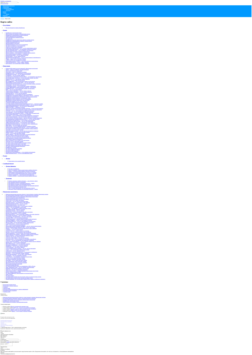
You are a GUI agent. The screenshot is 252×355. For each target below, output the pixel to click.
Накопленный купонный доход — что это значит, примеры (19, 206)
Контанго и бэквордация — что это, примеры (16, 213)
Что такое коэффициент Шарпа (13, 149)
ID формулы (3, 339)
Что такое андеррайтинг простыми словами (15, 259)
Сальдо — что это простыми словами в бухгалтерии (17, 249)
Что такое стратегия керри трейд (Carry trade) (16, 143)
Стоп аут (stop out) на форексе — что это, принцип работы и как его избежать (23, 241)
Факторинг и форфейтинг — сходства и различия (17, 245)
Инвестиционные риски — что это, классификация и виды (19, 153)
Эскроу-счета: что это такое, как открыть (15, 200)
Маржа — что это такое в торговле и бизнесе (16, 58)
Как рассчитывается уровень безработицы (15, 27)
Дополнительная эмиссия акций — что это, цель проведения (19, 121)
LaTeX (8, 342)
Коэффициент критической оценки (14, 32)
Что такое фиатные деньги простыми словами (16, 261)
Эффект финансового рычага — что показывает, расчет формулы (20, 122)
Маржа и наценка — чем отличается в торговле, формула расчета (20, 52)
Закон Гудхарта (9, 274)
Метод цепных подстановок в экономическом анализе (18, 34)
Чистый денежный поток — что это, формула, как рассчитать (19, 50)
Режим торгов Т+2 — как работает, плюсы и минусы (18, 79)
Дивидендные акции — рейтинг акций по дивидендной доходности (21, 219)
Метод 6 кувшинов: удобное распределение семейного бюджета (22, 170)
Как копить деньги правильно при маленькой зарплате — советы (23, 189)
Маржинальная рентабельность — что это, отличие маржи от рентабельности (23, 57)
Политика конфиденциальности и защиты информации (15, 289)
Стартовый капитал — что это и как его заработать (17, 223)
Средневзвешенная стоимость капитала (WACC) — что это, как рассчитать (22, 119)
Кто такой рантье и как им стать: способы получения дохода (19, 278)
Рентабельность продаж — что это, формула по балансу (18, 74)
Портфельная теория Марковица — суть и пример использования (20, 152)
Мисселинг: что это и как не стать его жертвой (16, 262)
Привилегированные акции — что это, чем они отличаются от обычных (22, 131)
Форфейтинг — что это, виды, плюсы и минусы (16, 246)
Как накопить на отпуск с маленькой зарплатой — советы (21, 183)
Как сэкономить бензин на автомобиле (17, 182)
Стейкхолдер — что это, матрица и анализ (15, 250)
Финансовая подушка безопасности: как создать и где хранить (22, 172)
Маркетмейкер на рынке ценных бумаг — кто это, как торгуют (20, 82)
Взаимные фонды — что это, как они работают (16, 93)
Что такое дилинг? (10, 275)
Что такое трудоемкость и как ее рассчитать (15, 45)
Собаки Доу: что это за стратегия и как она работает (17, 136)
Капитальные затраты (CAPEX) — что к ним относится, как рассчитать (22, 61)
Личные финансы (10, 9)
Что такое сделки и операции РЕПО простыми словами (18, 142)
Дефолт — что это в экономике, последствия (16, 207)
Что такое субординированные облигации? (15, 146)
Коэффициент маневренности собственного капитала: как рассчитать (21, 96)
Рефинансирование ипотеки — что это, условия (16, 203)
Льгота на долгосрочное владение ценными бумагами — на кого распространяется (24, 108)
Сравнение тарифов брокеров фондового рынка (16, 102)
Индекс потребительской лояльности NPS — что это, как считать (20, 227)
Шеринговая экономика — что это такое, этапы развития (18, 254)
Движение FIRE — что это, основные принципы (17, 217)
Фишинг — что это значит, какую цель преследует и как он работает (21, 228)
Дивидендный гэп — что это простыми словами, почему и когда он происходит (24, 109)
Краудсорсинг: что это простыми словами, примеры (17, 63)
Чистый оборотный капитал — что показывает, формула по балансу (21, 49)
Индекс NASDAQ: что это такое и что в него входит (17, 140)
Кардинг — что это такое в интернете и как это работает (18, 232)
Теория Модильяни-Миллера (12, 265)
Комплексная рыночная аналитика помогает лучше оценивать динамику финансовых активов (27, 194)
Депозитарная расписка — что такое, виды (15, 204)
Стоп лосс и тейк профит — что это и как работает (17, 237)
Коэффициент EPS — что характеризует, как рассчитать (18, 73)
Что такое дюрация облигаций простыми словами (17, 135)
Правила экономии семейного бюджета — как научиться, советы (23, 181)
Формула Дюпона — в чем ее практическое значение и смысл (19, 235)
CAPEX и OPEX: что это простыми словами (16, 59)
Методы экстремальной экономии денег (17, 186)
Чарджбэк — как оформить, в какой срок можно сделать (18, 208)
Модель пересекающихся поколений (14, 263)
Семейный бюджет (7, 8)
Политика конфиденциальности (6, 320)
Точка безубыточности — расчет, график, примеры (17, 62)
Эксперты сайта (6, 291)
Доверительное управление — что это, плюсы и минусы (18, 90)
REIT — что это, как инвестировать (14, 89)
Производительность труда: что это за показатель (17, 44)
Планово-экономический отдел (13, 42)
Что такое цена (9, 38)
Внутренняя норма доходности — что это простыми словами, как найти (22, 77)
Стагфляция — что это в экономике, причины (16, 255)
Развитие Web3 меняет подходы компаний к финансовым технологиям (22, 68)
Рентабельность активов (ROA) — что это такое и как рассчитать (20, 120)
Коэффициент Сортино (11, 147)
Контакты (5, 15)
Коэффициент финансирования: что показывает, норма (18, 98)
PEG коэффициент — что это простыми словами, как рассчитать (20, 81)
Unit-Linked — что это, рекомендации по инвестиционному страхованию (22, 115)
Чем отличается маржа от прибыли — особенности (17, 54)
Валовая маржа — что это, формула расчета (15, 56)
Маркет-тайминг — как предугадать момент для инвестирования (20, 134)
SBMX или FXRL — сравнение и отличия (15, 107)
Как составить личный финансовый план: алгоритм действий (22, 173)
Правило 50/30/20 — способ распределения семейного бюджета (22, 175)
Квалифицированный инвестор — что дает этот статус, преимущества (21, 123)
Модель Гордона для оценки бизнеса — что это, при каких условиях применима (24, 118)
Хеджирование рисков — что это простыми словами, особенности (21, 86)
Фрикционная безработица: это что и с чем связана (17, 199)
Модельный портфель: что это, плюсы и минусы (17, 101)
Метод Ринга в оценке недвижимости (14, 139)
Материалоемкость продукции (12, 43)
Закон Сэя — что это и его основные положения (16, 269)
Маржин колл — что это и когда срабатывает (16, 242)
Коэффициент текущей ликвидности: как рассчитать (17, 100)
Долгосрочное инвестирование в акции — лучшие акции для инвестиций (22, 113)
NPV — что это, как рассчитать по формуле (15, 225)
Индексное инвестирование (12, 151)
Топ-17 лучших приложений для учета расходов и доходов (21, 188)
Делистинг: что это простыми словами (14, 141)
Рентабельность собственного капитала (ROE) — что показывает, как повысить (24, 76)
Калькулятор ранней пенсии (9, 284)
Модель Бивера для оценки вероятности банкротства (18, 51)
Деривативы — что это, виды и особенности (16, 85)
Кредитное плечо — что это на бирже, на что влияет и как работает (21, 239)
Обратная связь (6, 16)
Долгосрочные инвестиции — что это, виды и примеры (18, 114)
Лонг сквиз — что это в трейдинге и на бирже (16, 72)
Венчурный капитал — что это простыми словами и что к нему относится (22, 214)
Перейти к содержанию (6, 1)
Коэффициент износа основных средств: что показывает (18, 99)
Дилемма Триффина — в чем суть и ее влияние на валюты (19, 220)
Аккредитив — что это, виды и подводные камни (17, 201)
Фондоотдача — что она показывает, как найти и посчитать (19, 212)
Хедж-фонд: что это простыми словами (14, 129)
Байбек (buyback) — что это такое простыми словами (18, 132)
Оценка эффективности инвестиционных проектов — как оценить (21, 87)
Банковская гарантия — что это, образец (15, 210)
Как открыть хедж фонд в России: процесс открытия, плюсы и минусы (22, 128)
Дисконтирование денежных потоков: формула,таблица (18, 138)
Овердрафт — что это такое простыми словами (16, 260)
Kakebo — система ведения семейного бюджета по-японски (21, 171)
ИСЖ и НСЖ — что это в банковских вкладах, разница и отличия (21, 126)
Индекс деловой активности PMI (13, 272)
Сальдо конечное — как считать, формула (15, 247)
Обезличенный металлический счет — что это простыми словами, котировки (23, 83)
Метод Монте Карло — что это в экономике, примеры (18, 243)
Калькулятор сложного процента (10, 285)
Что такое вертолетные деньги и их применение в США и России (20, 266)
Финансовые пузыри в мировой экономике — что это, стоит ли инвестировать (23, 226)
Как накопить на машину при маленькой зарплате (19, 184)
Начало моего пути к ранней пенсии (16, 161)
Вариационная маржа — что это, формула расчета (17, 55)
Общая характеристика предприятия (14, 36)
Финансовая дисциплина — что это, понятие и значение (18, 215)
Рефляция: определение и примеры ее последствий (17, 268)
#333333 (2, 338)
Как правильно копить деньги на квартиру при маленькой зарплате (23, 185)
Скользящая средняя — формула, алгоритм (15, 209)
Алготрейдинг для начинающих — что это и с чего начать (19, 216)
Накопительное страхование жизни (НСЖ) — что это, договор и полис (22, 127)
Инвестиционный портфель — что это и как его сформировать (20, 106)
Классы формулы (4, 340)
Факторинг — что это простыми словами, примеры (17, 253)
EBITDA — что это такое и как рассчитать (15, 80)
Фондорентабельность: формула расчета (15, 37)
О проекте (5, 287)
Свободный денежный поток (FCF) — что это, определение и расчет (21, 48)
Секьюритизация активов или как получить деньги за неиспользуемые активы (23, 276)
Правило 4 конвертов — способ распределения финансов (21, 174)
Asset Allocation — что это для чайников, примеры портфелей (19, 112)
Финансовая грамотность (9, 5)
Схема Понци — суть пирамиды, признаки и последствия (19, 256)
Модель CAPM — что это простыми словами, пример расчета (20, 222)
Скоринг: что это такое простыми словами (15, 258)
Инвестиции (6, 7)
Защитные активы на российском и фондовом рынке (17, 145)
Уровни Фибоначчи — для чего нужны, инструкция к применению (21, 233)
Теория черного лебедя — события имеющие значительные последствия (22, 270)
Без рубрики (6, 25)
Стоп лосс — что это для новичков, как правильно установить (20, 240)
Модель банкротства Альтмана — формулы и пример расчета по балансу (22, 234)
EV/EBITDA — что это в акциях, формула (15, 75)
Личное (7, 14)
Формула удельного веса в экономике (14, 47)
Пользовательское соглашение (10, 290)
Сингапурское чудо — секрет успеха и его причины (17, 230)
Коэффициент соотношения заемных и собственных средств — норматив (22, 95)
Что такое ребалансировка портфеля (14, 148)
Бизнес (4, 11)
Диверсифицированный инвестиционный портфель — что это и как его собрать (24, 105)
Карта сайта (3, 326)
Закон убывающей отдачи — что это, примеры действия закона (20, 267)
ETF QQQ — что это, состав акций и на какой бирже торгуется (20, 110)
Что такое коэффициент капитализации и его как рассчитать (19, 273)
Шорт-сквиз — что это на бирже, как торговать (16, 125)
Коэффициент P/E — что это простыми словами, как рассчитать (20, 88)
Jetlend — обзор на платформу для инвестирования (17, 69)
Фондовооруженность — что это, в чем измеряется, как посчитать (20, 221)
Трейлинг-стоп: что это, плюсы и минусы (15, 236)
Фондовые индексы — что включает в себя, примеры (18, 202)
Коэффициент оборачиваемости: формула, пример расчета (19, 41)
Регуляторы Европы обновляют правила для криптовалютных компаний (22, 195)
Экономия (8, 10)
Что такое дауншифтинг (13, 168)
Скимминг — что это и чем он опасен (14, 229)
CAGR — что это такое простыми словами (15, 133)
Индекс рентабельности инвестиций (14, 70)
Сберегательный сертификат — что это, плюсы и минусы (19, 92)
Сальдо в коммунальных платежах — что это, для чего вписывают (21, 248)
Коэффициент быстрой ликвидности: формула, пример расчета (20, 39)
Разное (4, 12)
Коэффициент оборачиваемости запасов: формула (17, 35)
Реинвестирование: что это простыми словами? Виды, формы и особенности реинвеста (25, 279)
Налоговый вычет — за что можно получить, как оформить (19, 94)
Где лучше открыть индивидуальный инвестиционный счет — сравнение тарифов (24, 103)
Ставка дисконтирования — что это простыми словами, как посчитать (21, 116)
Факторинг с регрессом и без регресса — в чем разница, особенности (21, 252)
